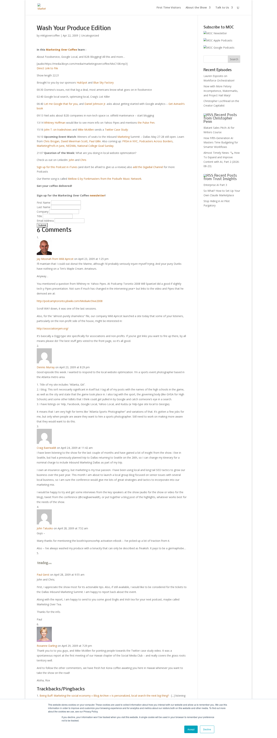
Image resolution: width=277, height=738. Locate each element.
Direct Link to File (47, 68)
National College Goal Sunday (95, 146)
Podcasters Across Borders (156, 141)
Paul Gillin (95, 141)
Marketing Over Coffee (61, 49)
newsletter (97, 195)
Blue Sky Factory (103, 82)
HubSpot (82, 82)
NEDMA (71, 146)
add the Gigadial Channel (148, 167)
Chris (83, 160)
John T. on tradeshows (58, 129)
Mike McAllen (86, 129)
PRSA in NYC (130, 141)
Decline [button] (207, 729)
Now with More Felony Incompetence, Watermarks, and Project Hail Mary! (221, 90)
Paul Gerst (43, 574)
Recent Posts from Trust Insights (220, 177)
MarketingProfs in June (50, 146)
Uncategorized (90, 35)
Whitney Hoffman (54, 122)
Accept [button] (190, 729)
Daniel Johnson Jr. (95, 104)
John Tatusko (45, 528)
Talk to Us (222, 7)
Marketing (123, 136)
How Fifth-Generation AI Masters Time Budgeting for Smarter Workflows (221, 142)
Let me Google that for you (61, 104)
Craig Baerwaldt (46, 448)
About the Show (196, 7)
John (71, 160)
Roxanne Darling (47, 645)
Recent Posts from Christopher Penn (220, 118)
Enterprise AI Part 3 (215, 185)
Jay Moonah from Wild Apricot (55, 259)
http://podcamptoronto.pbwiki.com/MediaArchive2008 (70, 301)
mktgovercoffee (50, 35)
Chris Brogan (51, 141)
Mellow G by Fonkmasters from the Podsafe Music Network (104, 178)
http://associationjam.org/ (52, 328)
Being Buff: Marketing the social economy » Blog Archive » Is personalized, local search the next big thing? (104, 695)
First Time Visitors (169, 7)
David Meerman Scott (74, 141)
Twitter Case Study (116, 129)
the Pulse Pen (146, 122)
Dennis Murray (46, 367)
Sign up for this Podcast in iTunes (57, 167)
